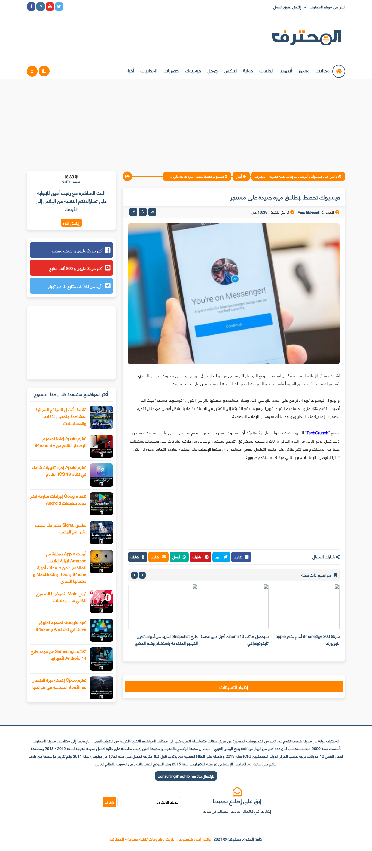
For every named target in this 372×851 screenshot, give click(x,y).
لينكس (230, 70)
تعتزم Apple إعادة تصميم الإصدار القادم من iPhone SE (60, 441)
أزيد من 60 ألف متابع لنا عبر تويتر (75, 286)
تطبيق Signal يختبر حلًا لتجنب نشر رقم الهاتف (60, 528)
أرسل (176, 556)
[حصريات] (105, 6)
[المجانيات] (115, 6)
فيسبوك (193, 70)
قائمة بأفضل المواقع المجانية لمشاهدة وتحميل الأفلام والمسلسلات (61, 416)
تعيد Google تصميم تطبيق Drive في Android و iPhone (61, 625)
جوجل (213, 70)
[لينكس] (78, 6)
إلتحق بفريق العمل (287, 6)
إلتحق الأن (71, 223)
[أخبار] (124, 6)
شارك (238, 556)
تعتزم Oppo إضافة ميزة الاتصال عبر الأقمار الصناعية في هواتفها (59, 683)
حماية (248, 70)
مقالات (323, 70)
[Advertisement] (186, 122)
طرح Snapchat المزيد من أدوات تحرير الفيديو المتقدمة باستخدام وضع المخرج (166, 639)
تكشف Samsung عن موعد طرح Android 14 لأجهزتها (58, 654)
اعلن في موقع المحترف (327, 6)
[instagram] (40, 6)
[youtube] (50, 6)
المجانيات (149, 70)
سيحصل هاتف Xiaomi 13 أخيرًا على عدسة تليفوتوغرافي (235, 639)
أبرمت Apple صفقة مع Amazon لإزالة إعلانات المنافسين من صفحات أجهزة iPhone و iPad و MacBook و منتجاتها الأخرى (59, 567)
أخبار (130, 70)
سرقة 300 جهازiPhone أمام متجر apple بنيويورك (308, 639)
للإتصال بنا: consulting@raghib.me (186, 776)
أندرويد (286, 70)
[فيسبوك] (96, 6)
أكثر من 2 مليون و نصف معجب (77, 250)
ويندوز (303, 70)
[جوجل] (87, 6)
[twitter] (59, 6)
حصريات (171, 70)
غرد (218, 556)
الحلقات (267, 70)
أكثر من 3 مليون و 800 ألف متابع (75, 268)
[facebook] (31, 6)
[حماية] (68, 6)
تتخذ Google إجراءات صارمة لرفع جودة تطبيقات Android (58, 499)
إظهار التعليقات (234, 686)
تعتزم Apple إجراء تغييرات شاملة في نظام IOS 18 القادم (59, 470)
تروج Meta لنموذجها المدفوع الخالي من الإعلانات (61, 596)
